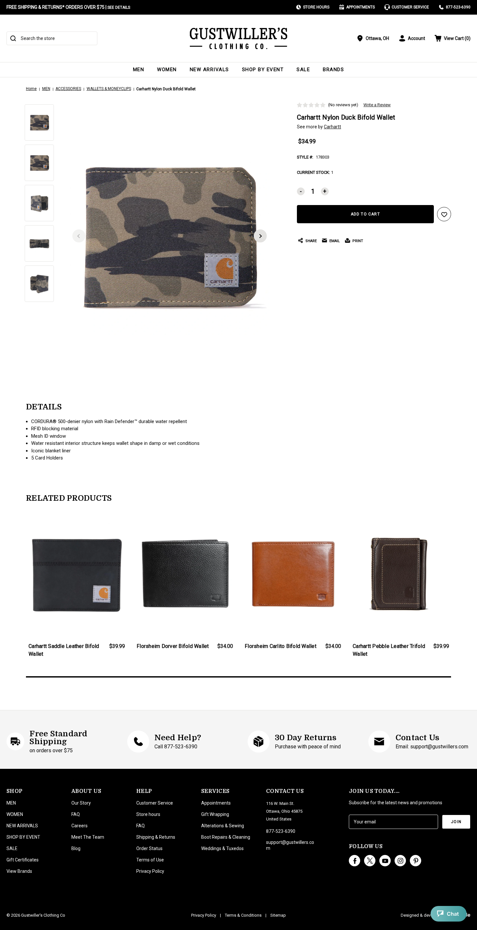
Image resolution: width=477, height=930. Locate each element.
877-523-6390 (458, 7)
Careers (79, 825)
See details (118, 7)
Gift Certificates (22, 859)
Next (260, 235)
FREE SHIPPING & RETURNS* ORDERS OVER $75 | (68, 7)
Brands (333, 69)
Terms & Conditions (243, 915)
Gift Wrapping (215, 814)
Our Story (81, 803)
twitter (369, 860)
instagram (400, 860)
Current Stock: (315, 172)
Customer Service (410, 7)
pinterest (415, 860)
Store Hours (316, 7)
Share (311, 241)
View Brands (19, 871)
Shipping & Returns (155, 837)
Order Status (149, 848)
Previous (78, 235)
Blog (75, 848)
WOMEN (167, 69)
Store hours (148, 814)
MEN (138, 69)
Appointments (360, 7)
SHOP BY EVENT (263, 69)
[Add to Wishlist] (444, 214)
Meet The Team (87, 837)
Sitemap (278, 915)
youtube (385, 860)
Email (334, 241)
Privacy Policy (150, 871)
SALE (303, 69)
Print (357, 241)
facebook (354, 860)
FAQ (75, 814)
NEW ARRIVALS (209, 69)
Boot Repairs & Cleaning (225, 837)
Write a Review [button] (377, 104)
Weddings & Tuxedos (222, 848)
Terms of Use (150, 859)
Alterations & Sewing (222, 825)
